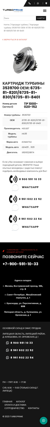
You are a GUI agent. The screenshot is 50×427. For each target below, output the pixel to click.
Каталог (20, 401)
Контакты (33, 408)
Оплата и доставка (15, 404)
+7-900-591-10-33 (20, 264)
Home (6, 24)
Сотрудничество (14, 408)
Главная (7, 401)
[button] (44, 10)
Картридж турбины (19, 24)
